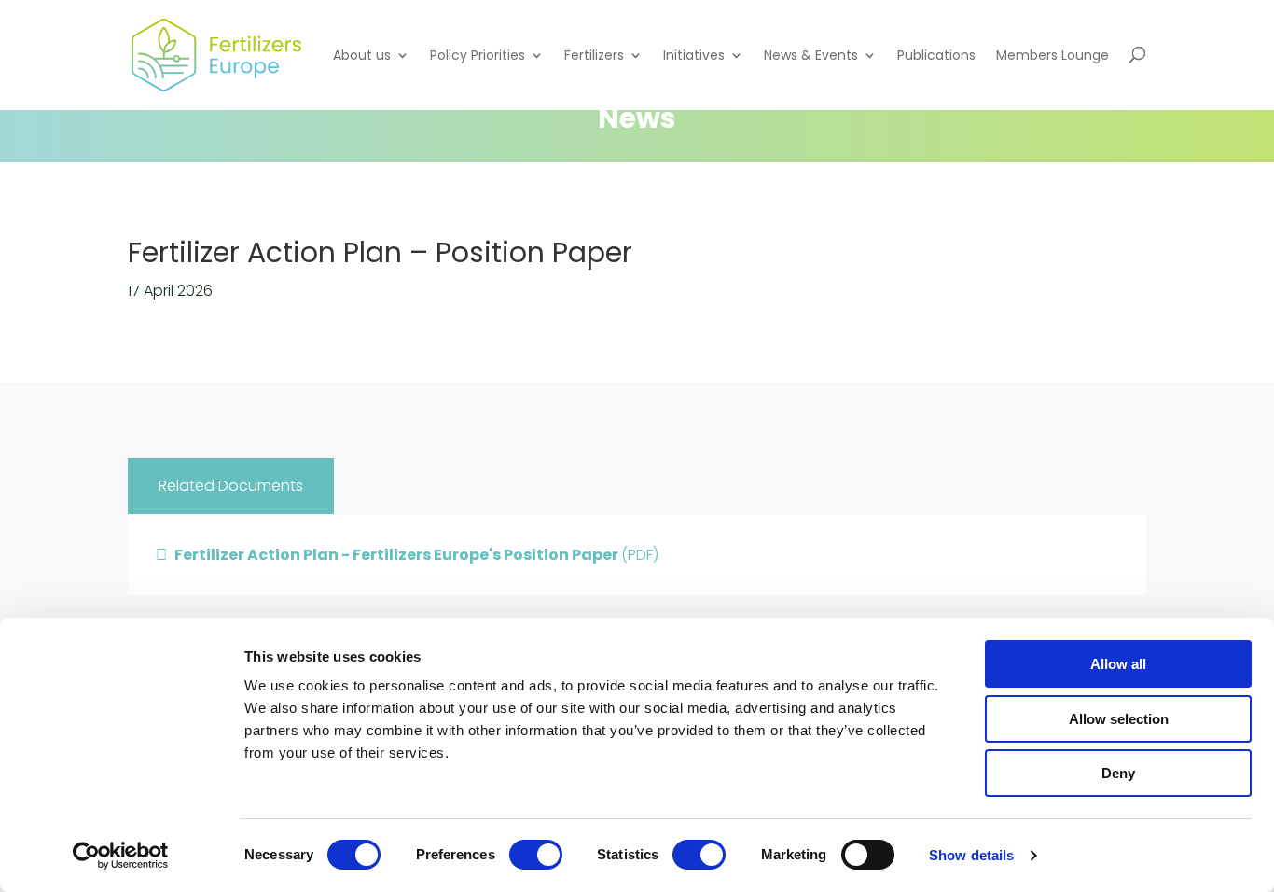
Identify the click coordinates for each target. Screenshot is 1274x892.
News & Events (811, 55)
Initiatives (694, 55)
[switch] (535, 855)
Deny (1118, 773)
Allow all (1118, 664)
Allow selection (1119, 719)
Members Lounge (1052, 55)
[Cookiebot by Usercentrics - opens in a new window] (120, 856)
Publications (936, 55)
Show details (971, 855)
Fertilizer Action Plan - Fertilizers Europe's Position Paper (416, 554)
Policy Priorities (477, 55)
